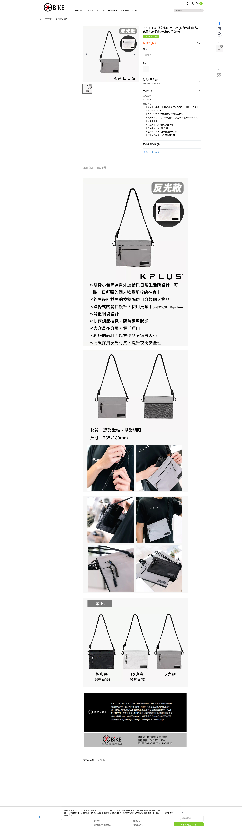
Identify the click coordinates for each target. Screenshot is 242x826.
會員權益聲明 (138, 825)
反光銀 (148, 54)
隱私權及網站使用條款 (102, 825)
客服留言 (136, 821)
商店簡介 (97, 821)
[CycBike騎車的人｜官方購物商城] (53, 7)
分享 (148, 152)
